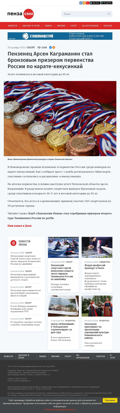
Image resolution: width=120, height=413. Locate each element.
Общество (104, 262)
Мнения (61, 26)
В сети (112, 356)
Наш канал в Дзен (19, 225)
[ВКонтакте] (50, 47)
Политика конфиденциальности (60, 409)
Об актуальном (90, 26)
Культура (70, 321)
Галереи (107, 26)
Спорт (73, 26)
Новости (12, 26)
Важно (48, 26)
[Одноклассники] (53, 47)
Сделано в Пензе (31, 26)
